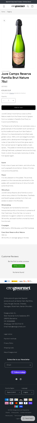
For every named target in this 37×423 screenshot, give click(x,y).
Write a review (18, 266)
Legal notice (8, 334)
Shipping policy (29, 415)
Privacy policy (15, 412)
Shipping (11, 93)
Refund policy (9, 415)
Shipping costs (9, 348)
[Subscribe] (30, 365)
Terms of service (19, 415)
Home (3, 12)
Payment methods (10, 339)
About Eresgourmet (10, 352)
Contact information (25, 412)
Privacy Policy (8, 343)
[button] (4, 6)
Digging (9, 12)
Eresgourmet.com (17, 410)
